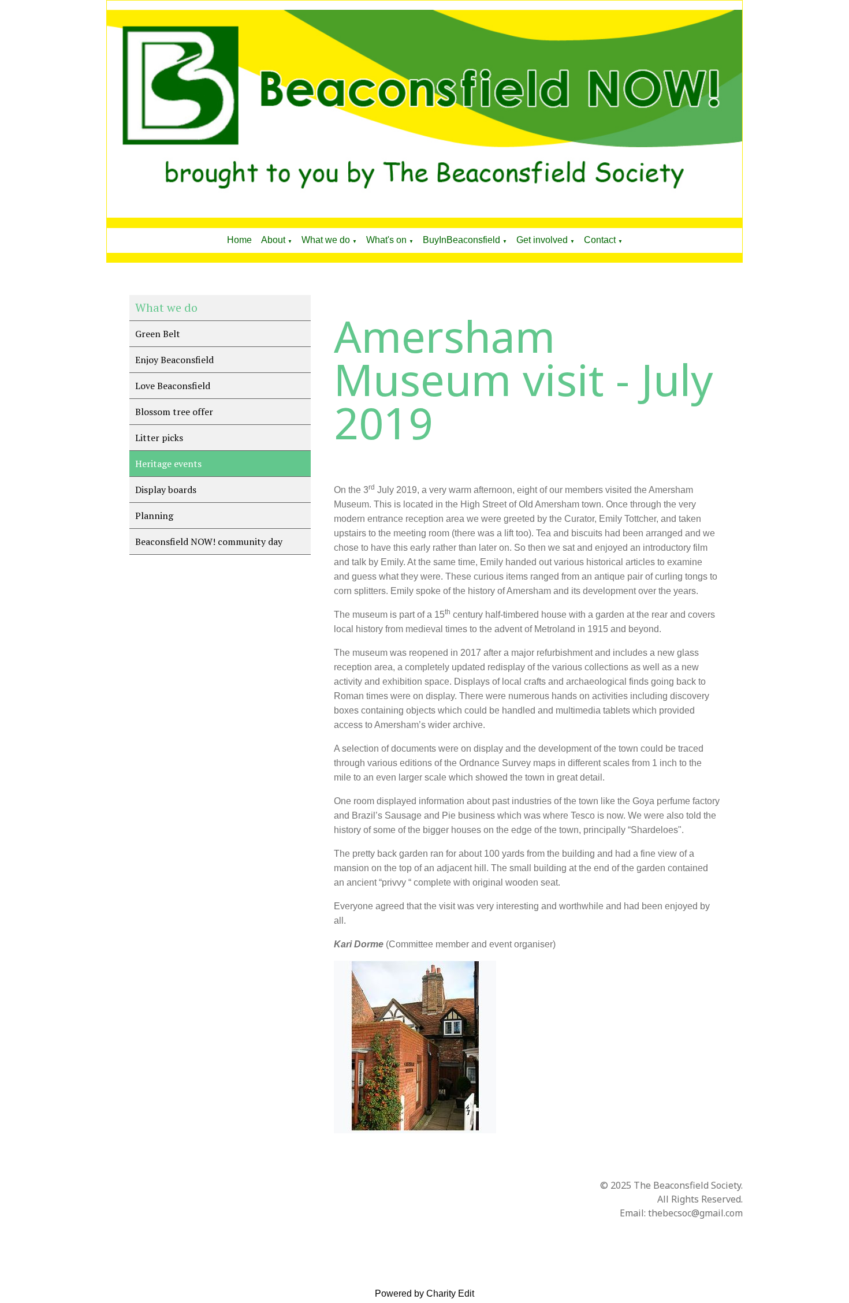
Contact (600, 240)
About (273, 240)
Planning (154, 515)
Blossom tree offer (174, 411)
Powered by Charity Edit (424, 1293)
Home (239, 240)
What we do (325, 240)
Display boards (165, 489)
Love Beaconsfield (172, 385)
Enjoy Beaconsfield (174, 359)
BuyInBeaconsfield (461, 240)
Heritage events (168, 463)
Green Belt (157, 333)
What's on (386, 240)
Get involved (542, 240)
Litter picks (159, 437)
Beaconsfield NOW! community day (208, 541)
